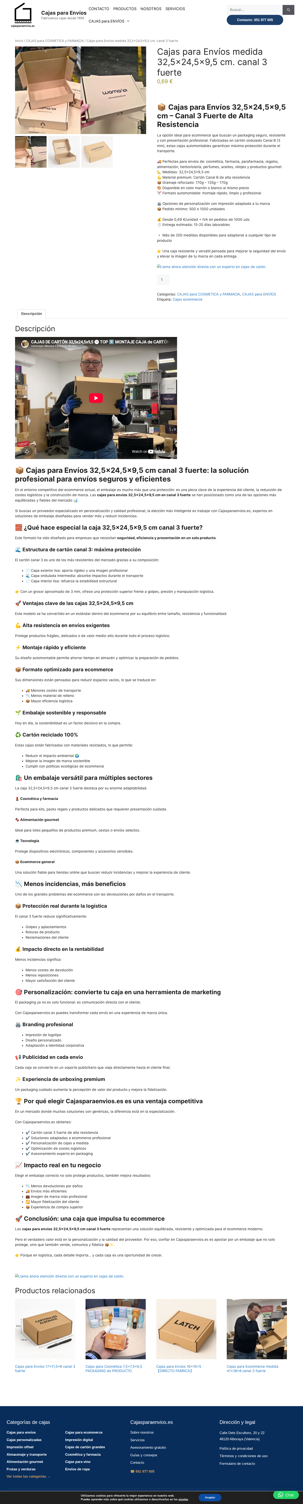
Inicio (19, 41)
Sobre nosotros (142, 1432)
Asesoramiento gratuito (148, 1447)
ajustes (183, 1499)
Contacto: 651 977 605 (255, 20)
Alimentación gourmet (25, 1462)
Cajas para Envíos (64, 13)
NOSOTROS (151, 9)
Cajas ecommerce (187, 299)
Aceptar (210, 1497)
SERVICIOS (175, 9)
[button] (141, 92)
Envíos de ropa (77, 1469)
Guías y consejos (143, 1455)
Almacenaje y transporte (27, 1455)
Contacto (137, 1463)
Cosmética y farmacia (83, 1455)
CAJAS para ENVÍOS (106, 21)
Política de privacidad (236, 1449)
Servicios (137, 1440)
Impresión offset (20, 1447)
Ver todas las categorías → (28, 1476)
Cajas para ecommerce (83, 1432)
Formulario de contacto (237, 1464)
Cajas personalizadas (24, 1440)
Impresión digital (79, 1440)
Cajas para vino (77, 1462)
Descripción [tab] (31, 314)
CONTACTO (99, 9)
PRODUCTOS (124, 9)
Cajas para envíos (21, 1432)
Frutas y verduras (21, 1469)
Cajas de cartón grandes (85, 1447)
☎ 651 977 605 (142, 1471)
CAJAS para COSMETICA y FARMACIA (55, 41)
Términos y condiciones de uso (244, 1456)
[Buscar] (288, 10)
